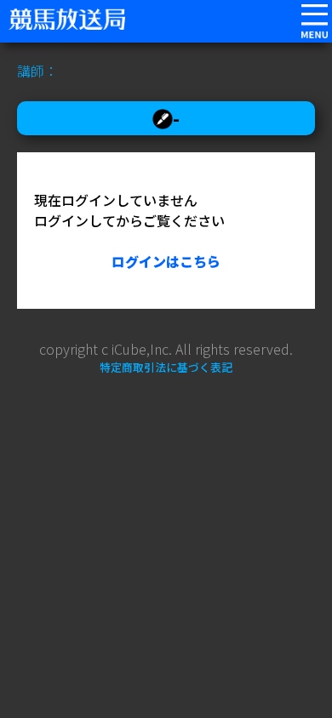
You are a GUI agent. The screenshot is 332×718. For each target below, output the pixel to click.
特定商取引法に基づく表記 (166, 367)
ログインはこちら (166, 261)
